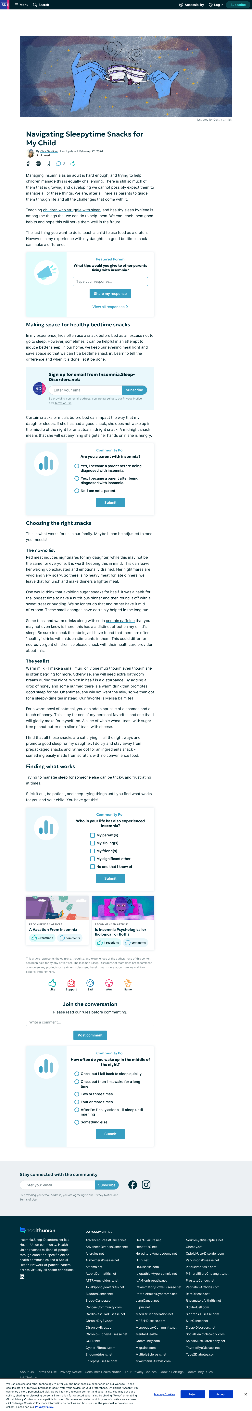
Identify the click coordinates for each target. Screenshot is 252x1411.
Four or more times (97, 1102)
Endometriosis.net (99, 1354)
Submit (110, 502)
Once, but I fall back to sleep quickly (111, 1074)
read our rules (78, 1012)
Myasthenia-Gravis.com (153, 1361)
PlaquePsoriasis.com (201, 1267)
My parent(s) (107, 835)
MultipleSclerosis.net (151, 1354)
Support (70, 985)
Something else (94, 1122)
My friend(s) (106, 851)
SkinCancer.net (197, 1321)
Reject (193, 1394)
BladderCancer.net (99, 1294)
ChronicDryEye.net (100, 1321)
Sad (87, 985)
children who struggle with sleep (72, 210)
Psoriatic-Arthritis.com (203, 1287)
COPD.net (93, 1341)
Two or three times (97, 1094)
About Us (27, 1372)
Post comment (90, 1035)
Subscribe (238, 5)
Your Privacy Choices (141, 1372)
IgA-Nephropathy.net (151, 1280)
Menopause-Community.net (156, 1327)
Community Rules (200, 1372)
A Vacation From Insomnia (53, 929)
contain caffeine (120, 620)
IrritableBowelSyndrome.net (156, 1294)
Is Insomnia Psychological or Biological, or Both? (120, 932)
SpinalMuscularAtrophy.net (205, 1341)
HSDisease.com (147, 1267)
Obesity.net (194, 1247)
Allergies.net (95, 1253)
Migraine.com (146, 1348)
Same (126, 985)
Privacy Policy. (44, 1406)
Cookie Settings (171, 1372)
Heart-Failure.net (148, 1240)
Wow (106, 985)
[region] (126, 1394)
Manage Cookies (164, 1394)
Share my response (110, 294)
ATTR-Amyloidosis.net (102, 1280)
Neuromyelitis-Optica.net (204, 1240)
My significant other (113, 859)
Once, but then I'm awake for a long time (110, 1084)
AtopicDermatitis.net (101, 1273)
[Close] (245, 1394)
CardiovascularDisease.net (105, 1314)
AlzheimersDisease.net (102, 1260)
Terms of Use (63, 403)
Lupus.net (143, 1307)
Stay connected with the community (58, 1174)
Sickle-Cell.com (197, 1307)
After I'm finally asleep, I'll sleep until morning (112, 1112)
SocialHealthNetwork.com (205, 1334)
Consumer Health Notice (103, 1372)
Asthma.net (94, 1267)
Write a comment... (45, 1022)
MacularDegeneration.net (154, 1314)
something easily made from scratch (58, 755)
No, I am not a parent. (98, 491)
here (51, 971)
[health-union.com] (37, 1231)
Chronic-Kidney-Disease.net (106, 1334)
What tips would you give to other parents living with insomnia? (110, 267)
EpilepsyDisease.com (101, 1361)
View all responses (108, 307)
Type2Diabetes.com (201, 1354)
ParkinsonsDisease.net (202, 1260)
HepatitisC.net (146, 1247)
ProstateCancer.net (200, 1280)
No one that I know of (114, 867)
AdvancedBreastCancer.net (106, 1240)
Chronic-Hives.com (100, 1327)
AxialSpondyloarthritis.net (105, 1287)
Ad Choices (28, 1378)
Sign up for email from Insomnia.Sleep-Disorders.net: (92, 377)
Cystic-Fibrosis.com (100, 1348)
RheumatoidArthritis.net (203, 1300)
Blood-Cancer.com (99, 1300)
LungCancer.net (147, 1300)
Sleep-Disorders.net (200, 1327)
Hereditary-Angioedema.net (156, 1253)
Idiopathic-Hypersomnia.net (156, 1273)
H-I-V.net (142, 1260)
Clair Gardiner (49, 151)
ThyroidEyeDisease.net (203, 1348)
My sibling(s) (107, 843)
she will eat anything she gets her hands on (85, 435)
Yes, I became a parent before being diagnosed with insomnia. (111, 468)
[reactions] (73, 163)
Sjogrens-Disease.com (202, 1314)
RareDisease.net (198, 1294)
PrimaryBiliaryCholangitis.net (207, 1273)
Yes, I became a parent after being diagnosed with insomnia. (109, 480)
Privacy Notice (132, 398)
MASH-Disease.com (150, 1321)
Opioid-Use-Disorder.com (205, 1253)
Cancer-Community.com (104, 1307)
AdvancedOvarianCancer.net (107, 1247)
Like (49, 985)
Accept (221, 1394)
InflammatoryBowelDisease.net (159, 1287)
